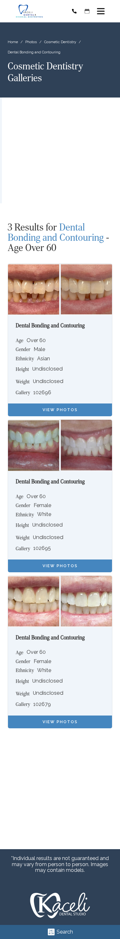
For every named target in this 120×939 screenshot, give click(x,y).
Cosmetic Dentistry (60, 42)
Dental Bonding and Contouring (56, 232)
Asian (43, 359)
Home (13, 42)
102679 (42, 704)
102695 (42, 548)
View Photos (60, 410)
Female (42, 505)
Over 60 (36, 340)
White (44, 514)
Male (39, 349)
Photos (31, 42)
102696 (42, 392)
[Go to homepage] (37, 11)
